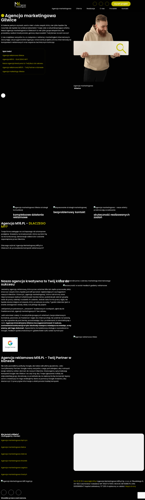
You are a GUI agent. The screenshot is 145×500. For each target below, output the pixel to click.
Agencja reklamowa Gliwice (13, 55)
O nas (102, 8)
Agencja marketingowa (61, 8)
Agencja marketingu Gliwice (13, 71)
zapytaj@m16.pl (90, 481)
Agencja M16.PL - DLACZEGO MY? (15, 59)
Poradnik (113, 8)
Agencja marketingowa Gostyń (14, 474)
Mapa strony (130, 486)
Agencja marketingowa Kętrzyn (14, 440)
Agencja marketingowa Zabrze (14, 454)
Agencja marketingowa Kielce (13, 447)
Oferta (79, 8)
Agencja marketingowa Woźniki (14, 461)
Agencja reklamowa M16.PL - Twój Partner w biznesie (23, 67)
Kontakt (125, 8)
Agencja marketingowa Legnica (14, 467)
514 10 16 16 (78, 481)
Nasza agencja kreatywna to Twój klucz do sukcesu (23, 63)
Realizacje (91, 8)
